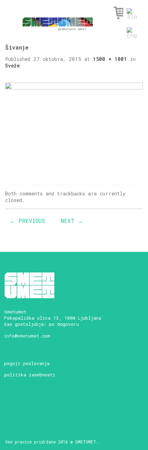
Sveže (12, 65)
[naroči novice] (10, 405)
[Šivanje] (74, 127)
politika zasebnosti (29, 375)
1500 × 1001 (110, 59)
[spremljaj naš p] (59, 405)
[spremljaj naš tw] (47, 405)
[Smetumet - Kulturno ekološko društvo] (57, 22)
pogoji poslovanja (27, 363)
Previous (27, 220)
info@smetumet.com (27, 336)
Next (72, 220)
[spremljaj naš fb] (22, 405)
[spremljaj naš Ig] (35, 405)
